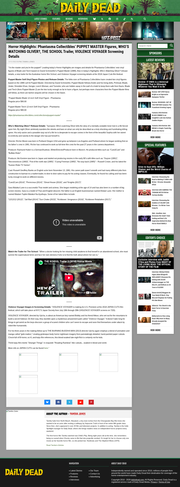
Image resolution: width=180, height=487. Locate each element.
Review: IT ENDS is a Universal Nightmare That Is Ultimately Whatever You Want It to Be (153, 84)
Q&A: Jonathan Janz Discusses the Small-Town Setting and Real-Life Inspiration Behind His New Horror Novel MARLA (161, 218)
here (46, 348)
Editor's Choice (155, 237)
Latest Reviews (155, 60)
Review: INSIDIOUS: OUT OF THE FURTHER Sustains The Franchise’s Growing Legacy (161, 104)
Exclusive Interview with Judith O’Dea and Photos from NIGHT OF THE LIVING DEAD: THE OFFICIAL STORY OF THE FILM (154, 263)
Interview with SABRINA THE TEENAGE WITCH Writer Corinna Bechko (162, 192)
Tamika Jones (28, 62)
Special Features (155, 145)
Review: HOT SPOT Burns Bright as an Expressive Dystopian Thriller (160, 94)
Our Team (94, 471)
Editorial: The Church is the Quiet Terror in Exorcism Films (161, 308)
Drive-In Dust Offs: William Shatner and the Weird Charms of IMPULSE (154, 169)
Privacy (154, 482)
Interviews (83, 18)
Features (56, 18)
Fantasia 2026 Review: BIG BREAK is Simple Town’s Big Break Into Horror (161, 128)
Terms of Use (164, 482)
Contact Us (95, 474)
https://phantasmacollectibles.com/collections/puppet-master (34, 115)
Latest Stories (40, 18)
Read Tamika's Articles (55, 445)
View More (155, 137)
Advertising (95, 477)
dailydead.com (137, 480)
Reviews (69, 18)
